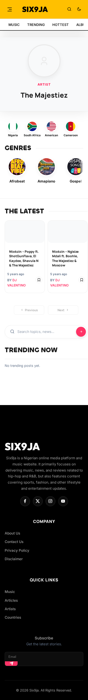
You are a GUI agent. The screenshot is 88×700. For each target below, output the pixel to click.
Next (61, 310)
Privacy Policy (17, 550)
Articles (11, 600)
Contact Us (14, 541)
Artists (10, 609)
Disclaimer (14, 559)
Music (10, 591)
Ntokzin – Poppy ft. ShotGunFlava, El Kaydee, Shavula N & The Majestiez (24, 258)
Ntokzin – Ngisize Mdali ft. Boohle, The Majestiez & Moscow (65, 258)
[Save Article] (39, 280)
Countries (13, 617)
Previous (31, 310)
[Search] (69, 9)
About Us (12, 533)
